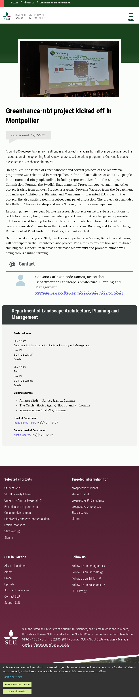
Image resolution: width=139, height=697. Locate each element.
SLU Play (77, 591)
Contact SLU (12, 596)
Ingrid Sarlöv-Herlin (24, 422)
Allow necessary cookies (17, 684)
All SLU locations (15, 566)
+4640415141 (87, 292)
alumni (76, 519)
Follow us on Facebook (86, 585)
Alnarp (8, 572)
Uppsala (9, 584)
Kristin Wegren (22, 435)
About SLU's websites (102, 639)
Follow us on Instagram (86, 566)
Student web (12, 488)
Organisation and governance (55, 2)
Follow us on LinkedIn (85, 572)
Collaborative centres (17, 513)
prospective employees (86, 506)
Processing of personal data (52, 644)
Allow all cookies (17, 691)
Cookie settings (12, 677)
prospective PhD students (88, 500)
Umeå (8, 578)
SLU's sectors (80, 512)
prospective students (85, 488)
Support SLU (12, 602)
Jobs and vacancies (16, 590)
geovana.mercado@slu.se (55, 292)
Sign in (8, 537)
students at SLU (81, 494)
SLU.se (14, 2)
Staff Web (10, 531)
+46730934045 (111, 292)
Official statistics (14, 525)
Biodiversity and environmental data (27, 519)
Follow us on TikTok (84, 578)
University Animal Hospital (21, 500)
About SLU (29, 2)
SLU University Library (18, 494)
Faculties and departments (21, 507)
